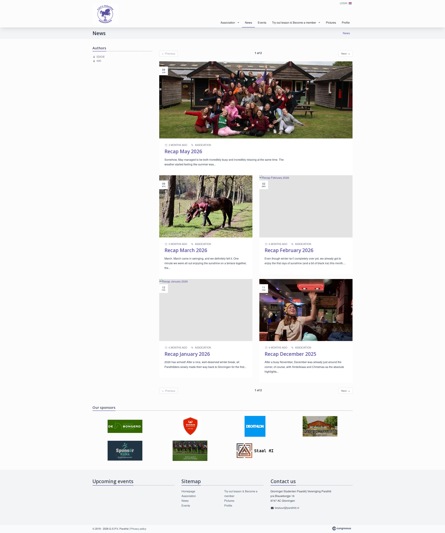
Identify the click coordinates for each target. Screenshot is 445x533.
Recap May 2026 (183, 151)
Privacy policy (138, 528)
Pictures (331, 22)
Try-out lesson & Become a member (294, 22)
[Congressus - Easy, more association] (342, 528)
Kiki (99, 61)
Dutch (350, 3)
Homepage (188, 491)
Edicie (100, 56)
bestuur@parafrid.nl (287, 508)
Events (262, 22)
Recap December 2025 (290, 354)
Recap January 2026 (187, 354)
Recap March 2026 (185, 250)
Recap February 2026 (289, 250)
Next (345, 53)
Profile (346, 22)
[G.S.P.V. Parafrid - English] (105, 14)
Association (228, 22)
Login (343, 3)
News (248, 22)
